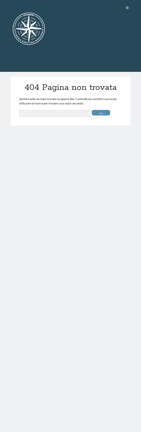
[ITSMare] (28, 65)
